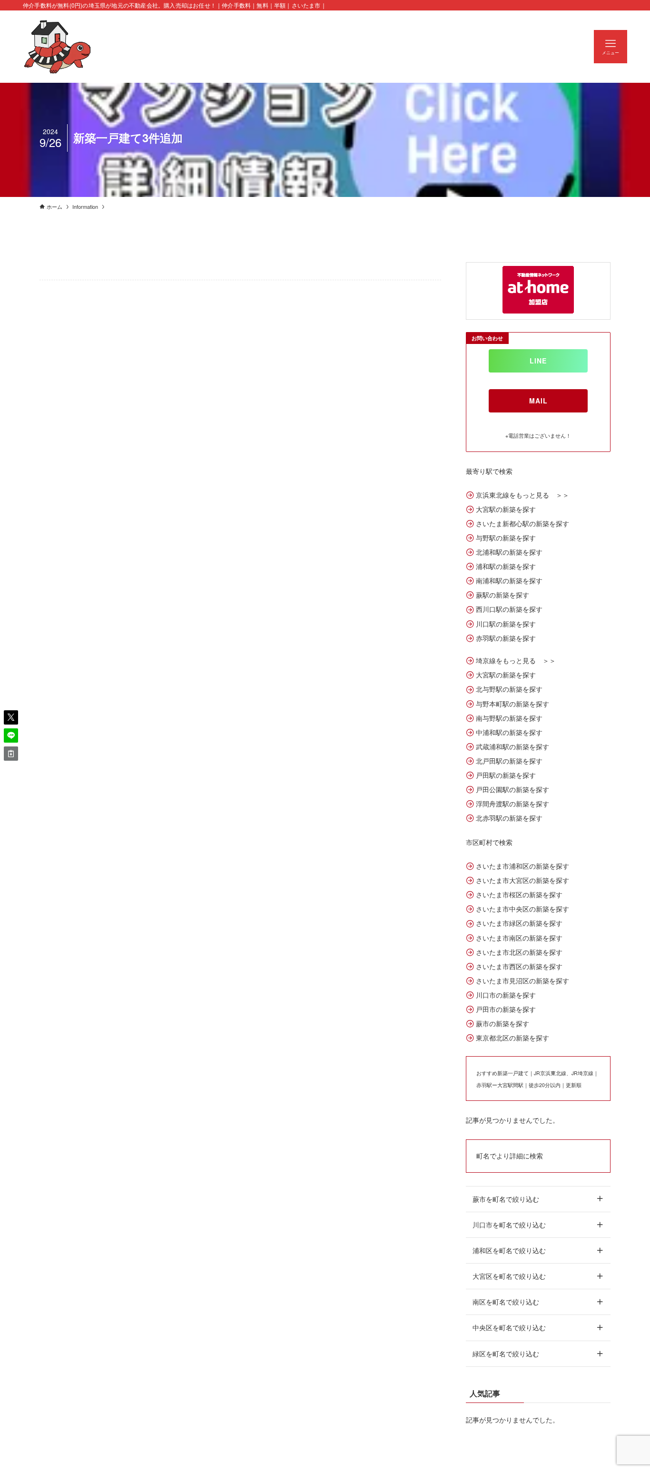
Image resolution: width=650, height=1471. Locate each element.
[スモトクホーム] (57, 46)
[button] (11, 717)
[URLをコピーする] (11, 753)
